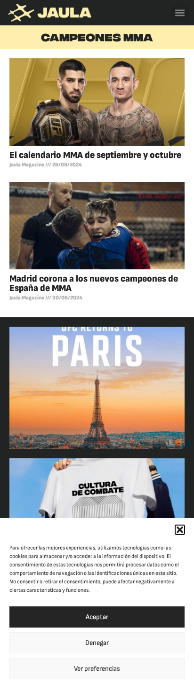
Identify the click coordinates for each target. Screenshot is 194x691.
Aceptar (97, 616)
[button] (180, 529)
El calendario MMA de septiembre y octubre (95, 155)
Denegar (97, 642)
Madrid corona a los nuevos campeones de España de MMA (93, 283)
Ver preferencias (97, 668)
